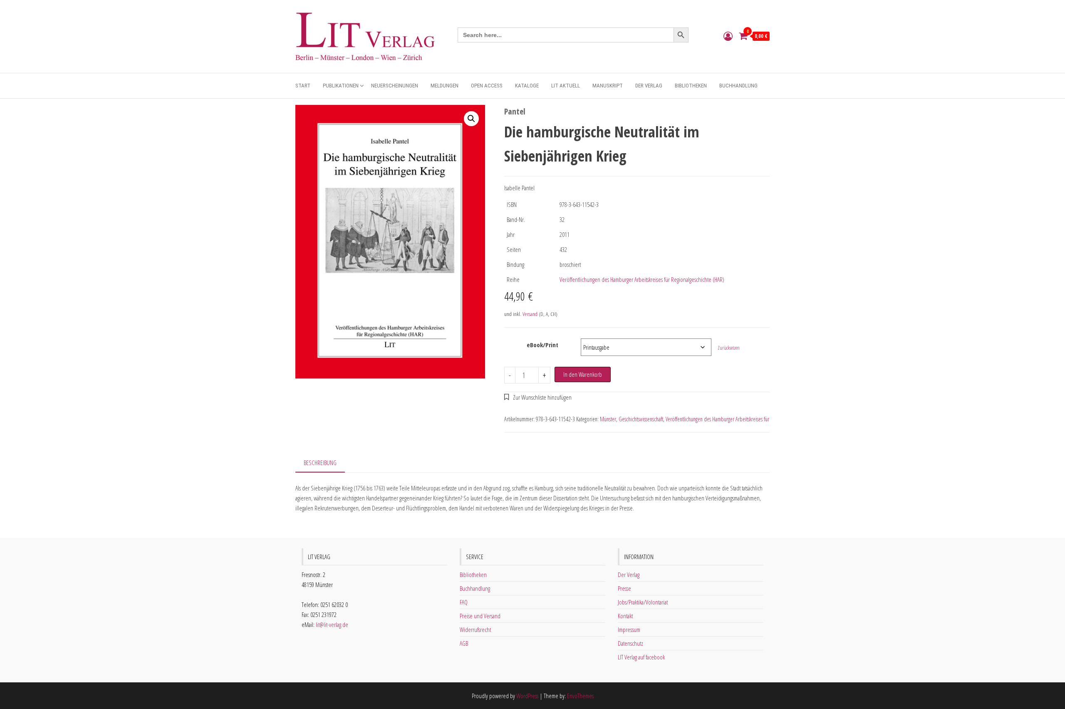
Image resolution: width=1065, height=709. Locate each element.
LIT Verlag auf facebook (641, 657)
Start (302, 85)
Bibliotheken (691, 85)
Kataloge (527, 85)
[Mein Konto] (728, 36)
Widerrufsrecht (475, 629)
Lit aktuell (565, 85)
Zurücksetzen (729, 347)
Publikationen (341, 85)
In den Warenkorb (582, 374)
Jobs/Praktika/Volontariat (643, 602)
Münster (608, 419)
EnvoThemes (580, 696)
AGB (464, 643)
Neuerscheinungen (394, 85)
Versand (530, 314)
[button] (471, 118)
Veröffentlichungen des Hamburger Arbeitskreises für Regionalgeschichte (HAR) (642, 279)
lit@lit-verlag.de (332, 624)
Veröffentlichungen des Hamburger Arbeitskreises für (717, 419)
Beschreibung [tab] (320, 462)
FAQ (464, 602)
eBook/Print (542, 345)
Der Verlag (648, 85)
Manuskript (607, 85)
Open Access (487, 85)
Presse (624, 588)
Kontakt (625, 616)
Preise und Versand (480, 616)
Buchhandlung (738, 85)
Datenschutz (630, 643)
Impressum (629, 629)
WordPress (527, 696)
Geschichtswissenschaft (641, 419)
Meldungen (444, 85)
